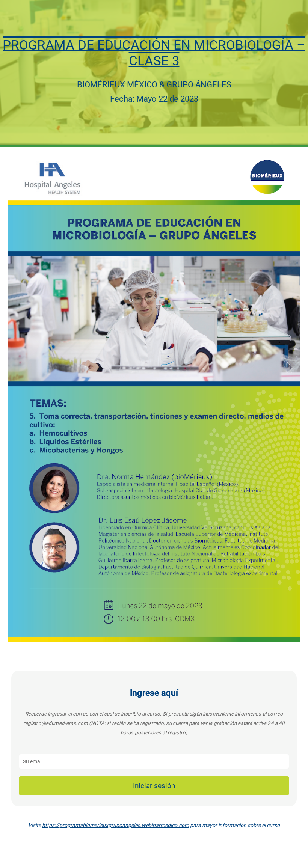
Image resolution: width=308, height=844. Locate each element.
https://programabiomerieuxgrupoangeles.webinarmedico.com (115, 825)
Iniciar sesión (154, 785)
